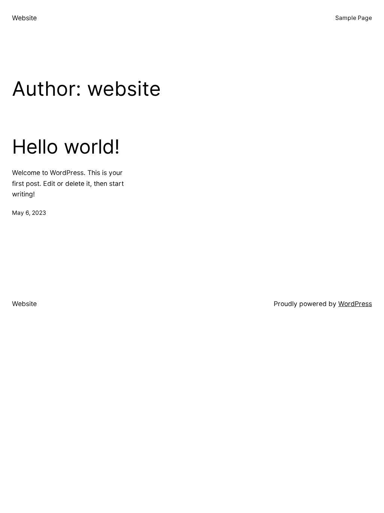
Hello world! (66, 146)
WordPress (355, 304)
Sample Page (353, 17)
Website (24, 18)
